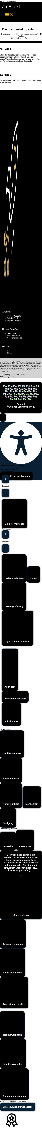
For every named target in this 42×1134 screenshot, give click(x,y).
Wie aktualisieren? (24, 871)
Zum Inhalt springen (8, 1)
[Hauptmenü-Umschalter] (9, 14)
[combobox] (21, 397)
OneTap (15, 469)
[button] (3, 417)
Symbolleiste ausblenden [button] (16, 476)
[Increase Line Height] (5, 534)
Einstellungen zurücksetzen (17, 1107)
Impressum (4, 375)
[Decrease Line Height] (5, 548)
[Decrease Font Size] (5, 493)
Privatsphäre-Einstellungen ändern (16, 376)
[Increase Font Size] (5, 479)
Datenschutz (15, 375)
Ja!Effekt (11, 6)
